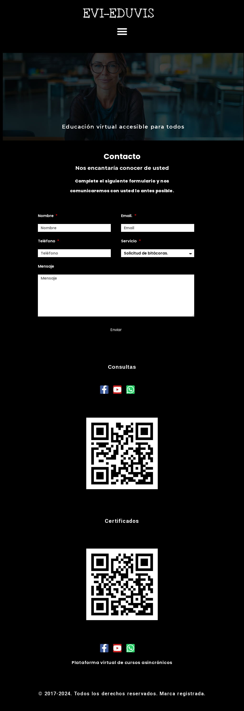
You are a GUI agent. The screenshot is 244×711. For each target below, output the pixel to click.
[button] (122, 31)
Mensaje (46, 266)
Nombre (46, 215)
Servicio (129, 241)
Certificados (122, 521)
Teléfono (47, 241)
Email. (127, 215)
